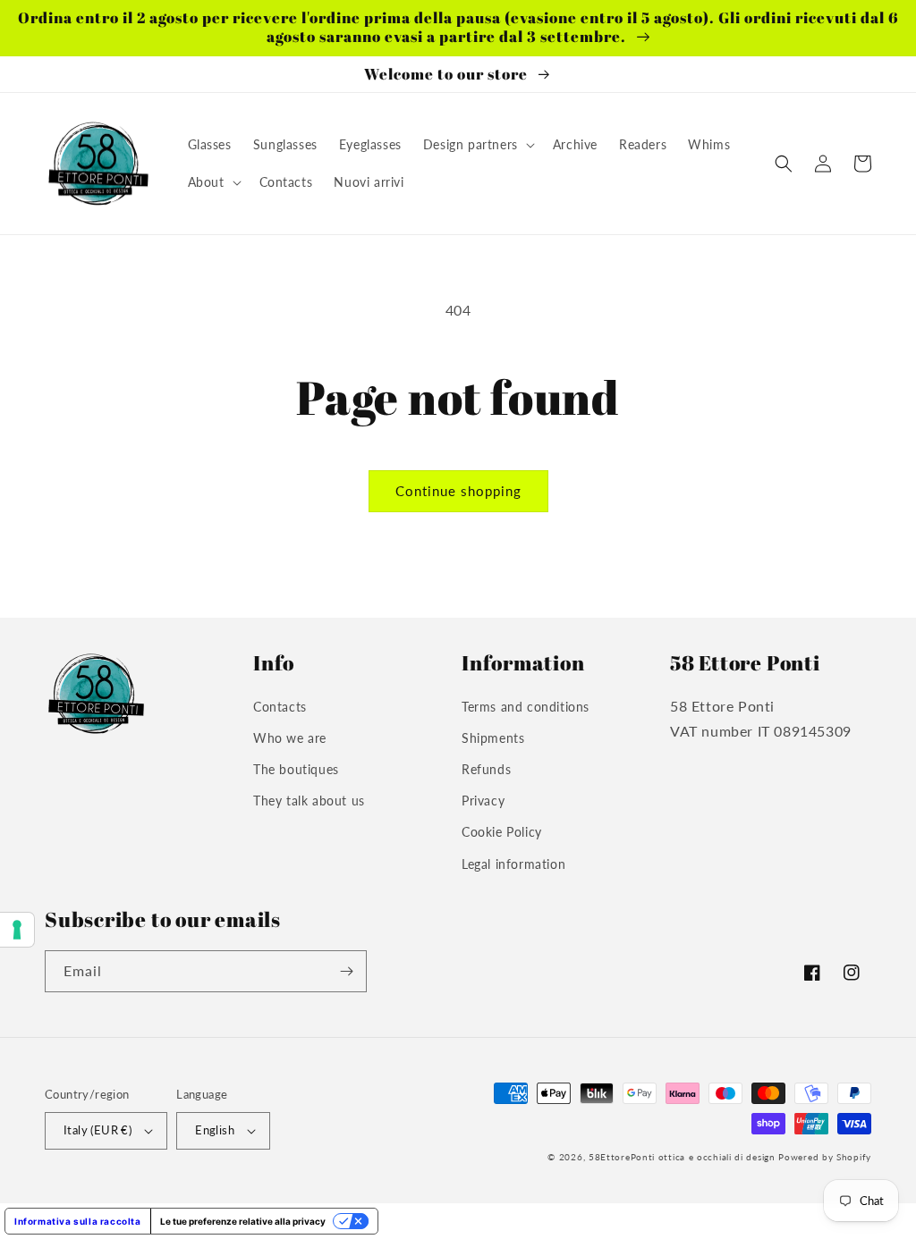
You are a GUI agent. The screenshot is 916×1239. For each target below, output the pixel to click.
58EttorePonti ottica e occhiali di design (682, 1156)
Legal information (513, 864)
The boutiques (296, 769)
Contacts (280, 706)
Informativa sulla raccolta (77, 1221)
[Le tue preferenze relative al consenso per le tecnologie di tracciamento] (17, 930)
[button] (477, 145)
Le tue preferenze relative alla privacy (243, 1221)
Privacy (483, 800)
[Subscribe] (346, 971)
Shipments (493, 738)
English (214, 1130)
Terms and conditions (525, 706)
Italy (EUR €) (97, 1130)
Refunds (486, 769)
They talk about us (309, 800)
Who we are (290, 738)
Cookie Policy (502, 831)
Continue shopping (458, 491)
